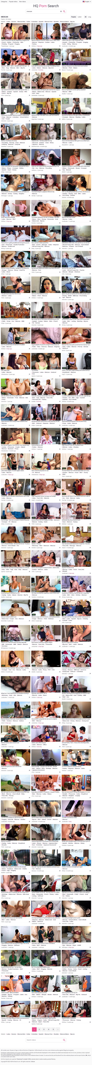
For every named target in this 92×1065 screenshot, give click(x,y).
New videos (22, 1)
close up (44, 346)
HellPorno (34, 170)
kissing (71, 193)
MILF (18, 67)
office (45, 744)
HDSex (2, 524)
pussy (3, 399)
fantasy (34, 44)
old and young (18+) (37, 246)
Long (89, 17)
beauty (78, 168)
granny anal (66, 671)
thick (70, 67)
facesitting (5, 142)
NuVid (63, 350)
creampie (65, 117)
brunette (4, 844)
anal (33, 93)
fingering (56, 346)
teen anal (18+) (36, 399)
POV (33, 374)
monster (71, 843)
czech (4, 93)
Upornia (33, 376)
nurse (45, 695)
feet (40, 270)
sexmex (14, 21)
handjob (34, 321)
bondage (48, 768)
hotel (45, 618)
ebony (51, 142)
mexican (34, 42)
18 (33, 472)
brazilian (56, 21)
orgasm (40, 1020)
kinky (23, 794)
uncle (75, 569)
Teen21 (64, 547)
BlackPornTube (35, 146)
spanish (41, 21)
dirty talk (10, 819)
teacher (82, 270)
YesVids (3, 500)
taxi (33, 868)
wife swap (26, 894)
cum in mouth (85, 244)
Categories (4, 1)
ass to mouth (79, 246)
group (8, 321)
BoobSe (33, 401)
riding (69, 44)
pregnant (10, 44)
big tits (23, 67)
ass (37, 168)
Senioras (34, 871)
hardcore (77, 271)
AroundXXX (65, 144)
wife (22, 42)
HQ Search (46, 6)
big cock (51, 67)
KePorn (3, 672)
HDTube (33, 195)
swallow (73, 195)
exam (64, 521)
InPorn (2, 274)
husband (65, 399)
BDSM (70, 295)
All (85, 17)
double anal (11, 246)
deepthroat (84, 794)
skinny (82, 843)
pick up (80, 346)
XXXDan (34, 46)
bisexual (68, 169)
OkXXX (63, 172)
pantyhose (10, 868)
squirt (9, 169)
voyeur (9, 168)
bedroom (10, 144)
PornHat (3, 70)
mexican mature (64, 21)
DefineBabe (34, 95)
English (87, 1)
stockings (4, 894)
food (17, 142)
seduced (53, 372)
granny (21, 91)
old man (78, 595)
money (16, 270)
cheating (4, 44)
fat (33, 322)
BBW (70, 91)
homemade (71, 168)
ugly (77, 397)
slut (33, 168)
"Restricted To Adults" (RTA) (24, 1059)
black (3, 794)
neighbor (21, 193)
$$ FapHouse (4, 648)
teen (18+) (49, 397)
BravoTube (3, 620)
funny (3, 117)
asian (47, 142)
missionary (35, 545)
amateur (65, 42)
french (4, 42)
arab (56, 219)
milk (3, 644)
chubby (80, 695)
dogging (17, 44)
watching (79, 321)
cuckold (82, 397)
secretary (4, 646)
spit (64, 297)
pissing (65, 295)
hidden (9, 42)
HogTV (63, 374)
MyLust (64, 70)
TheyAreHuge (4, 46)
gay (64, 169)
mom (3, 67)
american (83, 669)
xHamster (3, 121)
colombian (34, 21)
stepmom (41, 42)
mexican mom (21, 21)
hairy (37, 93)
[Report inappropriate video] (29, 46)
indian (28, 21)
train (16, 397)
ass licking (66, 195)
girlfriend (40, 896)
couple (8, 118)
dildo (7, 569)
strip (20, 569)
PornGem (64, 845)
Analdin (64, 93)
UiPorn (33, 620)
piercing (12, 142)
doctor (49, 819)
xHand (2, 723)
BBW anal (75, 295)
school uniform (24, 117)
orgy (7, 67)
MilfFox (63, 119)
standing (78, 117)
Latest (79, 17)
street (8, 271)
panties (34, 447)
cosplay (78, 795)
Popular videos (13, 1)
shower (39, 843)
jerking (74, 321)
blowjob (71, 271)
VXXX (33, 272)
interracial (35, 142)
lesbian (47, 42)
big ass (73, 21)
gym (64, 945)
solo (16, 569)
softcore (73, 671)
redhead (51, 618)
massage (44, 244)
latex (68, 618)
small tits (22, 270)
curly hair (17, 144)
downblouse (66, 372)
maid (64, 474)
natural (23, 447)
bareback (10, 448)
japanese (35, 144)
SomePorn (3, 146)
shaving (10, 996)
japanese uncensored (38, 770)
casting (15, 193)
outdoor (21, 720)
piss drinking (83, 295)
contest (34, 569)
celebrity (4, 144)
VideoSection (4, 374)
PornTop (64, 500)
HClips (2, 172)
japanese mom (53, 843)
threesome (16, 42)
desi (33, 844)
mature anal (41, 91)
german (38, 322)
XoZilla (3, 597)
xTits (2, 95)
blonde (50, 994)
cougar (34, 618)
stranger (4, 270)
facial (76, 472)
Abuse (33, 1061)
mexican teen (48, 21)
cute (53, 669)
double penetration (19, 244)
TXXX (2, 297)
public (3, 321)
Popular (73, 17)
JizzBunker (65, 46)
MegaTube (34, 119)
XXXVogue (4, 195)
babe (33, 794)
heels (45, 521)
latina (8, 21)
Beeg (33, 248)
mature (39, 67)
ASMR (79, 945)
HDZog (3, 248)
